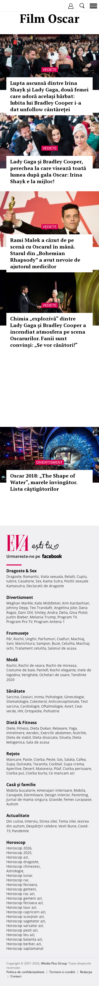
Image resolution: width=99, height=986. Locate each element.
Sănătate (15, 691)
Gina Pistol (78, 612)
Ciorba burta (36, 773)
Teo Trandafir (41, 607)
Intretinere (15, 732)
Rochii (18, 638)
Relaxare (60, 728)
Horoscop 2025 (18, 852)
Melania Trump (43, 617)
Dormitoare (33, 794)
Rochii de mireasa (61, 665)
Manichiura (25, 643)
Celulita (68, 643)
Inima (39, 696)
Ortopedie (33, 711)
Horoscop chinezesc (23, 866)
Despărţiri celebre (41, 826)
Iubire (11, 581)
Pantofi (42, 670)
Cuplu (82, 576)
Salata (69, 759)
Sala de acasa (37, 742)
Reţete (13, 753)
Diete (10, 728)
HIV (20, 711)
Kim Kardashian (75, 603)
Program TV (67, 617)
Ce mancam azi (62, 773)
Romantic (31, 576)
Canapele (14, 794)
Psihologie (54, 696)
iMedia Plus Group (54, 963)
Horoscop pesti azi (22, 930)
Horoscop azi (17, 857)
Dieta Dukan (40, 728)
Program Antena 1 (49, 621)
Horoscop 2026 (18, 848)
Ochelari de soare (54, 674)
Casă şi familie (21, 784)
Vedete (50, 70)
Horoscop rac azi (20, 893)
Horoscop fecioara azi (24, 902)
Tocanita (40, 764)
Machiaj (77, 638)
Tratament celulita (30, 648)
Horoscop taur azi (21, 907)
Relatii (69, 576)
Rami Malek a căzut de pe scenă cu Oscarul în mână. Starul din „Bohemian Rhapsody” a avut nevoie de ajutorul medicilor (45, 253)
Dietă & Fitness (21, 722)
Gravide (55, 799)
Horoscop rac (17, 880)
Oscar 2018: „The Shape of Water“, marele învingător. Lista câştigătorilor (43, 482)
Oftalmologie (52, 706)
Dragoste (14, 576)
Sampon (43, 643)
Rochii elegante (63, 670)
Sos (60, 759)
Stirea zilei (48, 821)
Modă (12, 659)
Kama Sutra (53, 581)
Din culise (14, 821)
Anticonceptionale (63, 701)
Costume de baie (20, 670)
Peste (50, 759)
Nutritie (79, 732)
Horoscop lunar (19, 875)
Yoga (73, 728)
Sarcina (12, 696)
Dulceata (23, 764)
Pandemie (20, 830)
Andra (52, 612)
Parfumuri (46, 638)
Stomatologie (17, 701)
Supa (10, 764)
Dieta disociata (45, 737)
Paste (27, 759)
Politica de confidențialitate (25, 972)
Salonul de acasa (62, 648)
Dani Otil (25, 612)
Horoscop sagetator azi (25, 921)
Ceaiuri (27, 696)
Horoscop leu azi (20, 934)
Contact (15, 976)
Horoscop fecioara (21, 884)
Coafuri (63, 638)
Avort (68, 706)
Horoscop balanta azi (24, 939)
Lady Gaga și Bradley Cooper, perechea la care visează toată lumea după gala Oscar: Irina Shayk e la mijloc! (48, 171)
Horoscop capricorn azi (25, 911)
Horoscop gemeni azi (24, 898)
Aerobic (32, 732)
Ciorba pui (15, 773)
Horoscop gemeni (21, 889)
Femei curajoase (77, 799)
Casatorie (26, 581)
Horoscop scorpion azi (25, 916)
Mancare (13, 759)
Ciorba (39, 759)
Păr (9, 638)
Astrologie (14, 870)
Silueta (65, 737)
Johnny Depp (17, 607)
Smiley (40, 612)
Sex (38, 581)
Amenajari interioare (54, 790)
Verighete (30, 674)
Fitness (23, 728)
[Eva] (16, 6)
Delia (63, 612)
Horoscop (15, 842)
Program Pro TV (19, 621)
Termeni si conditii (62, 972)
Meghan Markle (19, 603)
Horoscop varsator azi (24, 925)
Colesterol (38, 701)
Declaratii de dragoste (45, 585)
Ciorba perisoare (77, 768)
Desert (28, 768)
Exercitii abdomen (56, 732)
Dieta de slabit (18, 737)
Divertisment (49, 462)
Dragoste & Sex (21, 571)
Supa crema (74, 764)
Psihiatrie (51, 711)
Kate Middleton (48, 603)
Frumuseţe (17, 633)
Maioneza (44, 768)
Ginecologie (74, 696)
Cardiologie (30, 706)
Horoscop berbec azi (23, 943)
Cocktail (55, 764)
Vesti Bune (67, 826)
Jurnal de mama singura (26, 799)
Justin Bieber (17, 617)
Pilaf (57, 768)
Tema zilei (67, 821)
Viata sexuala (52, 576)
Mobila (79, 790)
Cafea (81, 759)
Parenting (80, 794)
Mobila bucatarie (20, 790)
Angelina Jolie (65, 607)
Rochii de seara (31, 665)
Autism (12, 804)
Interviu (31, 821)
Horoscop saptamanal (24, 948)
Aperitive (14, 768)
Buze (56, 643)
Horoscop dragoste (22, 861)
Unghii (31, 638)
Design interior (57, 794)
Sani (10, 643)
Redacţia (86, 972)
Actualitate (17, 815)
